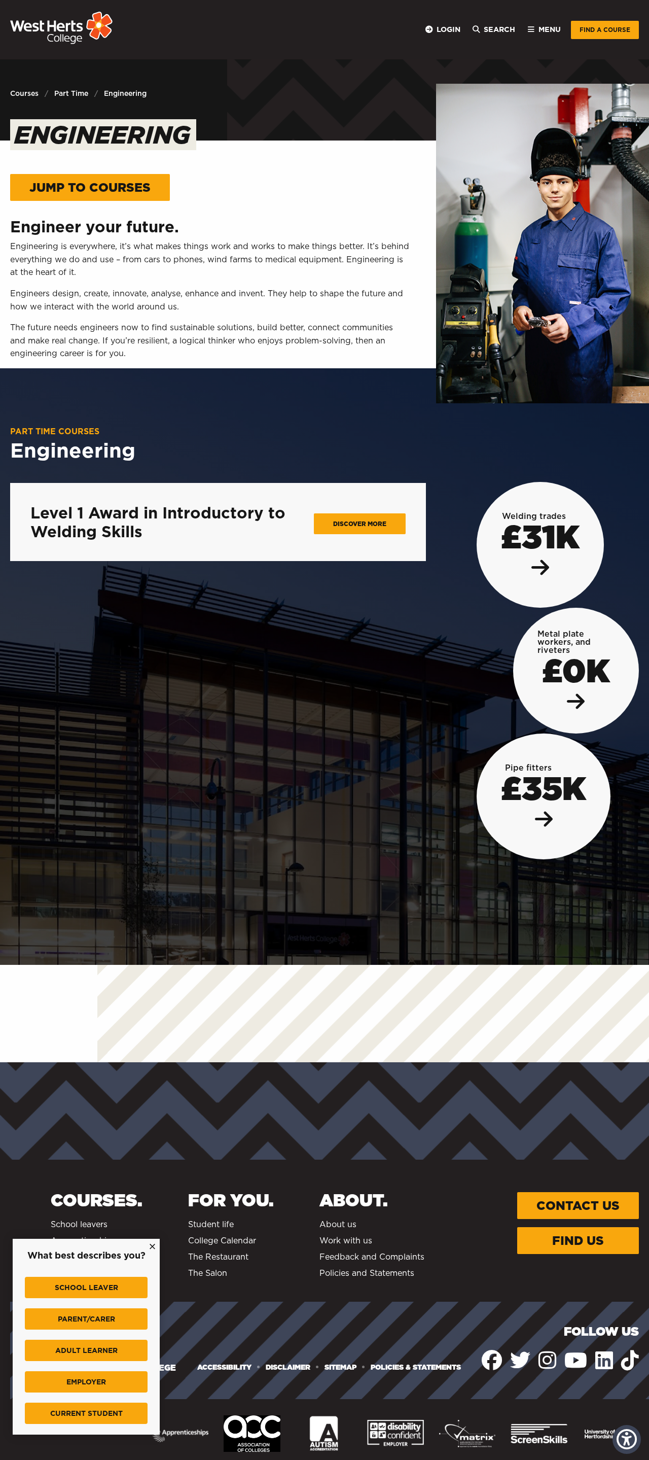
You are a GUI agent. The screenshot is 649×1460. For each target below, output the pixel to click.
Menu (549, 29)
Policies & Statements (416, 1367)
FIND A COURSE (605, 29)
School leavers (79, 1224)
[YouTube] (575, 1360)
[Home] (61, 28)
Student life (211, 1224)
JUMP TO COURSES (90, 187)
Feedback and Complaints (371, 1257)
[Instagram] (547, 1360)
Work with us (345, 1240)
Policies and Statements (366, 1273)
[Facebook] (492, 1360)
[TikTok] (630, 1360)
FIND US (578, 1240)
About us (337, 1224)
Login (448, 29)
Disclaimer (288, 1367)
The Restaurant (218, 1257)
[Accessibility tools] (626, 1439)
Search (499, 29)
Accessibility (224, 1367)
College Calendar (222, 1240)
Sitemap (340, 1367)
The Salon (207, 1273)
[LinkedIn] (604, 1360)
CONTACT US (578, 1205)
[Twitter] (520, 1360)
